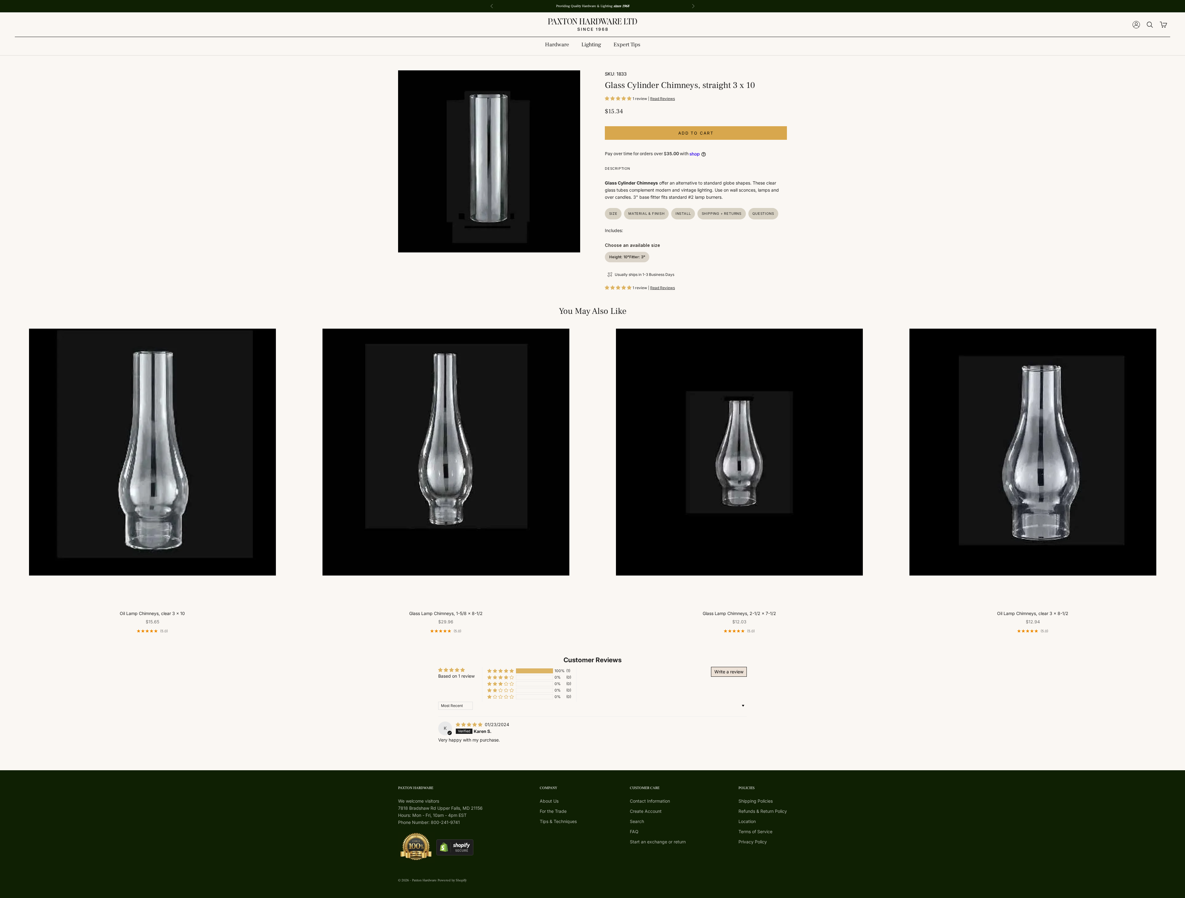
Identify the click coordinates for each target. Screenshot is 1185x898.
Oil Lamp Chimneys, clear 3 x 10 (152, 613)
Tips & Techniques (558, 821)
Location (747, 821)
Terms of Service (755, 831)
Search (637, 821)
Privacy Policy (752, 841)
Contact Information (650, 801)
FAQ (634, 831)
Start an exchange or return (658, 841)
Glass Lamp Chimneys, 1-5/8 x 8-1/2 (446, 613)
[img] (470, 724)
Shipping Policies (755, 801)
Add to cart (695, 133)
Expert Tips (626, 44)
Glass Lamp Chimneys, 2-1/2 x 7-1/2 (739, 613)
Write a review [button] (728, 671)
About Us (549, 801)
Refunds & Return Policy (762, 811)
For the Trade (553, 811)
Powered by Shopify (452, 880)
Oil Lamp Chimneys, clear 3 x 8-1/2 (1032, 613)
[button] (619, 98)
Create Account (646, 811)
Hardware (557, 44)
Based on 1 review (456, 676)
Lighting (591, 44)
